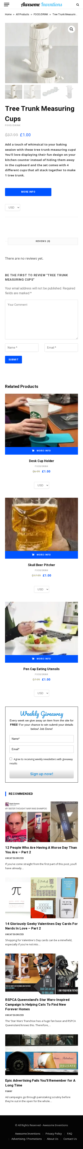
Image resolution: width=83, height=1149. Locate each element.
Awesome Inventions (27, 1133)
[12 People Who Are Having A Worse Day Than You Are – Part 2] (41, 821)
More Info (28, 191)
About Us (52, 1139)
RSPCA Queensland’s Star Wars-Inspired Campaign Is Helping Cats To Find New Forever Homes (37, 1004)
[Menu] (6, 4)
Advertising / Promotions (26, 1139)
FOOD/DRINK (41, 14)
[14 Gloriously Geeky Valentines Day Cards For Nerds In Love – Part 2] (41, 897)
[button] (71, 29)
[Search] (77, 4)
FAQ (69, 1133)
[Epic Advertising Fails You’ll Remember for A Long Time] (41, 1054)
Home (8, 14)
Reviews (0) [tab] (43, 241)
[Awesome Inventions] (41, 4)
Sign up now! (41, 774)
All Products (22, 14)
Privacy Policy (54, 1133)
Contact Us (70, 1139)
